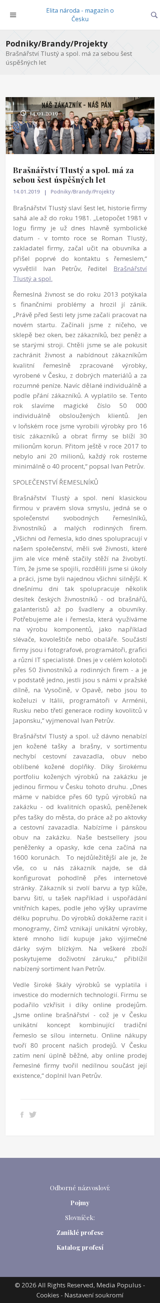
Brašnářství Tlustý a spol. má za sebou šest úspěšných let (73, 174)
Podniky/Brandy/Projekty (57, 43)
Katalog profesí (80, 1247)
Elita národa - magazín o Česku (80, 14)
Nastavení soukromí (94, 1295)
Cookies (47, 1295)
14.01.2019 (26, 191)
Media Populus (118, 1285)
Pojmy (79, 1202)
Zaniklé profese (80, 1232)
